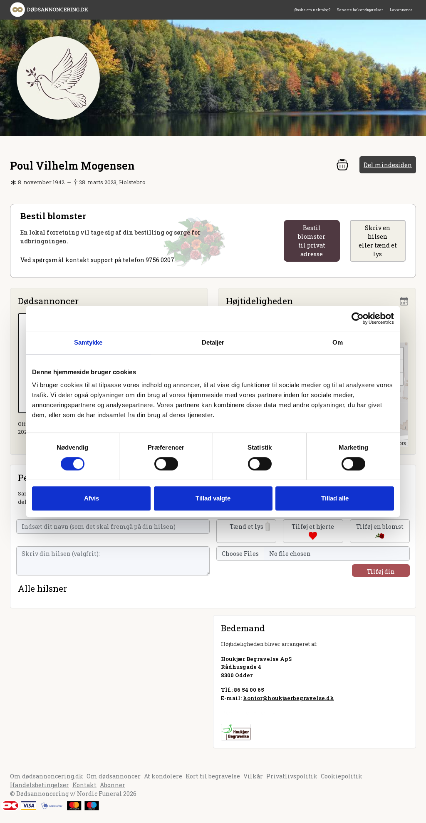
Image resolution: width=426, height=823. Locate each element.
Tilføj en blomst (380, 526)
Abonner (112, 785)
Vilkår (253, 776)
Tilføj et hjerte (313, 526)
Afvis (91, 498)
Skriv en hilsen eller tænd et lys (378, 241)
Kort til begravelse (213, 776)
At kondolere (163, 776)
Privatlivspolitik (291, 776)
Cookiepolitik (341, 776)
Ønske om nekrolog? (312, 10)
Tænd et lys (246, 526)
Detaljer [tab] (213, 342)
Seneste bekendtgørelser (360, 10)
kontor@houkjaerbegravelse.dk (288, 698)
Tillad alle (335, 498)
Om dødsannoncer (114, 776)
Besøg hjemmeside (248, 712)
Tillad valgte (213, 498)
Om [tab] (337, 342)
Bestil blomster (311, 241)
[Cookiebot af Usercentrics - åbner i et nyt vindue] (357, 318)
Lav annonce (401, 10)
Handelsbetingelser (39, 785)
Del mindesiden (388, 165)
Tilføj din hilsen (381, 572)
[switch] (166, 463)
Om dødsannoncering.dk (46, 776)
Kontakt (84, 785)
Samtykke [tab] (88, 342)
